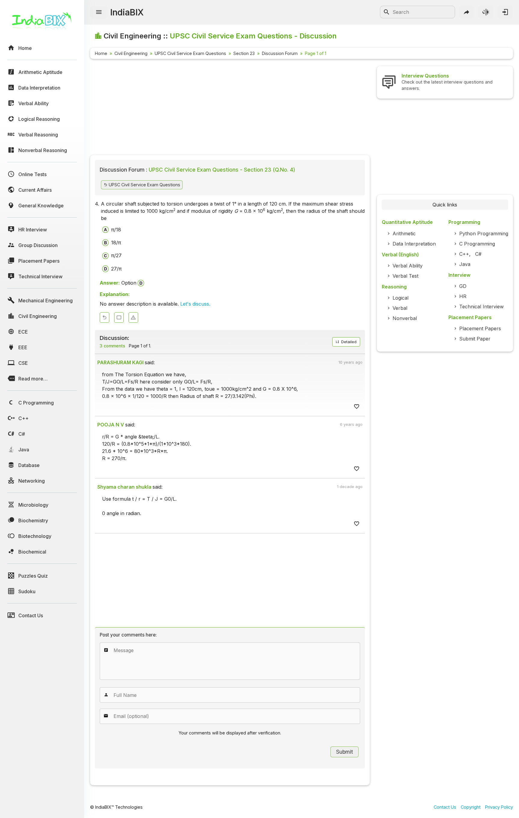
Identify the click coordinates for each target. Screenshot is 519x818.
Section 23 (244, 53)
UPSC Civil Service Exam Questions (190, 53)
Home (101, 53)
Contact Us (445, 807)
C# (478, 254)
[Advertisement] (230, 108)
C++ (464, 254)
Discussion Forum (280, 53)
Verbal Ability (408, 266)
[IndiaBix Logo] (42, 23)
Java (464, 264)
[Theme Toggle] (486, 12)
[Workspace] (119, 317)
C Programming (477, 244)
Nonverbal (405, 318)
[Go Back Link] (104, 317)
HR (462, 296)
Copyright (471, 807)
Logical (400, 298)
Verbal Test (405, 276)
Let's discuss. (195, 304)
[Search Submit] (386, 12)
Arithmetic (404, 233)
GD (462, 286)
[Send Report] (133, 317)
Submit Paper (474, 339)
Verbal (400, 308)
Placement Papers (480, 328)
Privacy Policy (499, 807)
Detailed (348, 342)
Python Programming (483, 233)
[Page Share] (467, 12)
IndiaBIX (127, 12)
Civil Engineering (130, 53)
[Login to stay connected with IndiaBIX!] (505, 12)
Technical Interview (481, 307)
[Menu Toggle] (99, 12)
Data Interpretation (414, 244)
